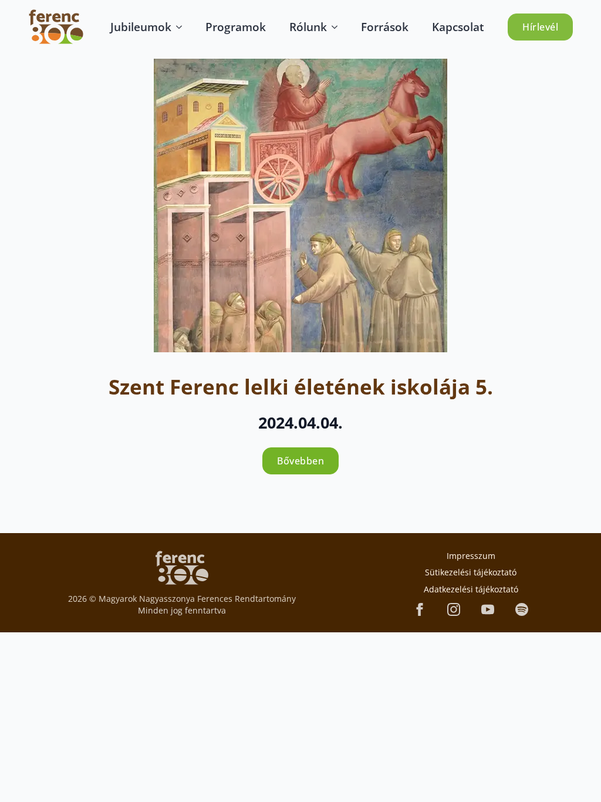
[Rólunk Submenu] (338, 26)
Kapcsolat (458, 27)
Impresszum (471, 555)
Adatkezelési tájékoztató (471, 589)
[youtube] (488, 609)
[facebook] (419, 609)
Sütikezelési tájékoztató (470, 572)
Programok (235, 27)
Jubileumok (140, 27)
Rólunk (308, 27)
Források (384, 27)
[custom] (522, 609)
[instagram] (454, 609)
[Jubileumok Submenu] (182, 26)
